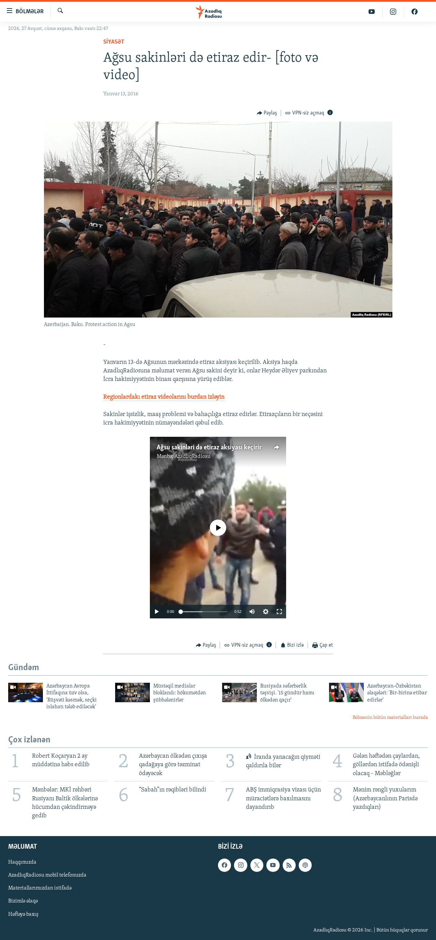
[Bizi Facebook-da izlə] (414, 11)
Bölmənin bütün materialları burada (390, 717)
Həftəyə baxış (23, 914)
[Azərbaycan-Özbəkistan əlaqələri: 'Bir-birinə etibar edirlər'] (346, 692)
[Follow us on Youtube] (272, 865)
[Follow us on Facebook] (224, 865)
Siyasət (113, 42)
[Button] (267, 113)
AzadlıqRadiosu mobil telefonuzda (47, 875)
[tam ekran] (279, 611)
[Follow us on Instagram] (240, 865)
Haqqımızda (22, 862)
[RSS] (289, 865)
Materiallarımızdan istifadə (40, 888)
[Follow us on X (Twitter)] (256, 865)
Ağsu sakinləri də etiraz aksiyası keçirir (209, 447)
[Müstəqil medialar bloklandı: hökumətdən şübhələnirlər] (132, 692)
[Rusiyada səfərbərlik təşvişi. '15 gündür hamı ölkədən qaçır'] (239, 692)
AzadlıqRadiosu (192, 456)
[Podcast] (305, 865)
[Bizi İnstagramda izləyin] (393, 11)
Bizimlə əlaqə (23, 901)
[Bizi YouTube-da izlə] (372, 11)
